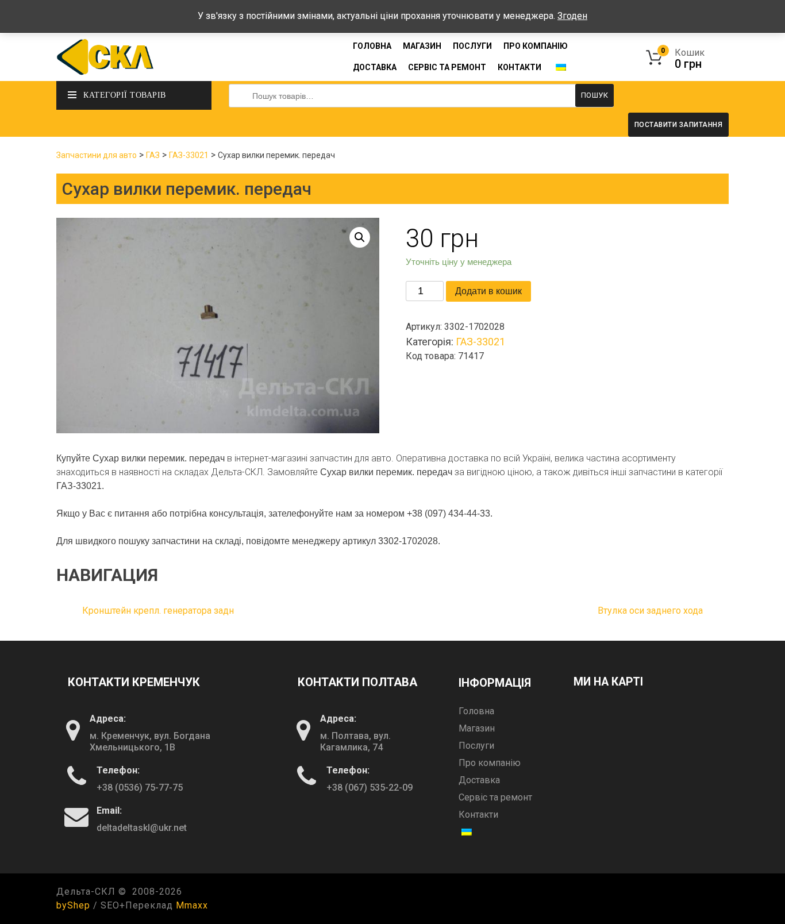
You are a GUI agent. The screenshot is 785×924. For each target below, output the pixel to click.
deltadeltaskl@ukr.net (142, 827)
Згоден (572, 15)
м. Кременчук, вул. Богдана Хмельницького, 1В (150, 741)
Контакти (519, 67)
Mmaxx (192, 905)
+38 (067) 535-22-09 (369, 787)
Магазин (422, 46)
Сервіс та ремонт (447, 67)
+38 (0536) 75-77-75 (140, 787)
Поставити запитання (678, 125)
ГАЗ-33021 (189, 155)
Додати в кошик (488, 291)
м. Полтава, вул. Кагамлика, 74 (355, 741)
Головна (372, 46)
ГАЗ (153, 155)
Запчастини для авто (96, 155)
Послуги (472, 46)
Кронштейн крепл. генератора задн (158, 610)
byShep (73, 905)
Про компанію (535, 46)
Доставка (375, 67)
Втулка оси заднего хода (650, 610)
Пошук (595, 95)
